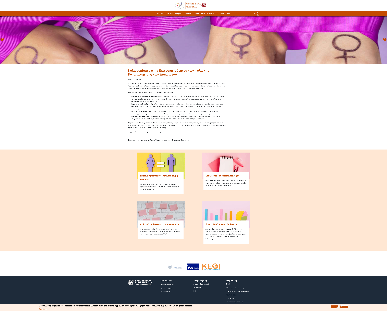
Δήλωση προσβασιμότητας (235, 288)
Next (385, 39)
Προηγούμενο (2, 39)
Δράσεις (188, 14)
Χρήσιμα (221, 14)
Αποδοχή (335, 307)
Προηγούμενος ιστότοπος (234, 302)
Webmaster (197, 287)
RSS (195, 291)
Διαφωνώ (344, 307)
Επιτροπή (159, 14)
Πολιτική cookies (231, 295)
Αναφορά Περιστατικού (201, 284)
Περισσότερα (43, 309)
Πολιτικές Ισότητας (174, 14)
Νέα (228, 14)
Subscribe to (129, 143)
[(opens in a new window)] (175, 266)
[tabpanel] (193, 39)
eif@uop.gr (166, 291)
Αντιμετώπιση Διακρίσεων (204, 14)
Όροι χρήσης (230, 298)
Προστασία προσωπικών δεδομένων (237, 291)
